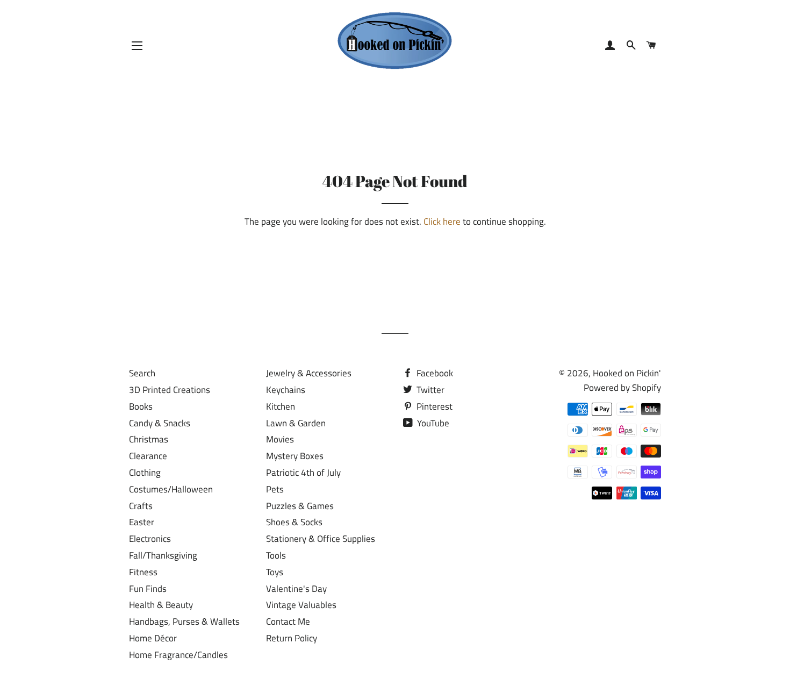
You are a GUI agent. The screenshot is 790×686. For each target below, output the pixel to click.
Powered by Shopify (622, 388)
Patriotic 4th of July (303, 473)
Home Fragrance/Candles (178, 655)
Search (142, 373)
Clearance (148, 456)
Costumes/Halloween (171, 489)
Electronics (150, 539)
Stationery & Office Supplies (320, 539)
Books (141, 406)
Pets (275, 489)
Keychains (285, 390)
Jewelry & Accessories (308, 373)
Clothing (145, 473)
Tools (276, 555)
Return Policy (291, 638)
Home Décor (153, 638)
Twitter (429, 390)
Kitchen (280, 406)
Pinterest (433, 406)
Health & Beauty (161, 605)
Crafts (141, 506)
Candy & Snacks (159, 423)
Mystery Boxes (295, 456)
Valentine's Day (296, 589)
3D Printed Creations (169, 390)
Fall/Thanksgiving (163, 555)
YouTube (432, 423)
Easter (141, 522)
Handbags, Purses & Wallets (184, 621)
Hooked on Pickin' (627, 373)
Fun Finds (148, 589)
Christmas (148, 439)
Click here (442, 221)
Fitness (143, 572)
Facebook (433, 373)
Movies (280, 439)
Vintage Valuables (301, 605)
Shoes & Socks (294, 522)
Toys (274, 572)
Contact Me (288, 621)
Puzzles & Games (300, 506)
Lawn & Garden (296, 423)
